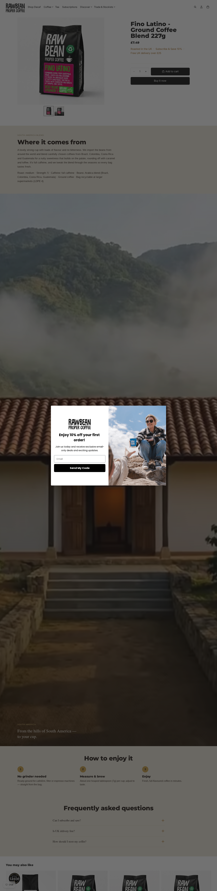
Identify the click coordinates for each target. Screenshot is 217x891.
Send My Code (80, 468)
